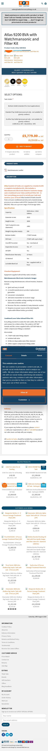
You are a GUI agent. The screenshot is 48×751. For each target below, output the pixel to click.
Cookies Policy (6, 627)
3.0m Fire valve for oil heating (12, 473)
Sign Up (5, 725)
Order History (6, 698)
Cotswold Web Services (22, 747)
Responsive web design (8, 747)
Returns (4, 663)
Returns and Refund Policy (10, 639)
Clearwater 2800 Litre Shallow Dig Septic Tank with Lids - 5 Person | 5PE (12, 599)
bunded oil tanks (11, 439)
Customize (23, 400)
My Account (5, 694)
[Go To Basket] (45, 3)
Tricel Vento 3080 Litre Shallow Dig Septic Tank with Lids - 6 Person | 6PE (12, 575)
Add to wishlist (27, 153)
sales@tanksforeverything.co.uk (24, 9)
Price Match (5, 657)
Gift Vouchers (6, 680)
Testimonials (6, 645)
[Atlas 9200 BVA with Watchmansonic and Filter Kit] (24, 51)
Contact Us (5, 660)
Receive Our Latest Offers (10, 649)
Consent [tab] (8, 355)
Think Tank (5, 674)
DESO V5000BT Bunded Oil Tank (36, 473)
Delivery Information (8, 633)
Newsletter (5, 704)
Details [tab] (24, 355)
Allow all (24, 392)
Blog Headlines (7, 686)
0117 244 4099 (31, 430)
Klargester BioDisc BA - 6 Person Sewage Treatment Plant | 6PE (36, 599)
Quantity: (7, 135)
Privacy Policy (6, 636)
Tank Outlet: (8, 99)
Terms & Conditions (8, 642)
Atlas (6, 186)
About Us (5, 630)
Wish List (4, 701)
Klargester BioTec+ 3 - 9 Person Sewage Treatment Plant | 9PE (12, 523)
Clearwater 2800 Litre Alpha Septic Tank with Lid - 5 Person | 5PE (36, 523)
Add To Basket (26, 146)
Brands (4, 677)
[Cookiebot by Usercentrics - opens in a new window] (35, 349)
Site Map (4, 666)
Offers (4, 683)
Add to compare (38, 153)
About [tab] (39, 355)
